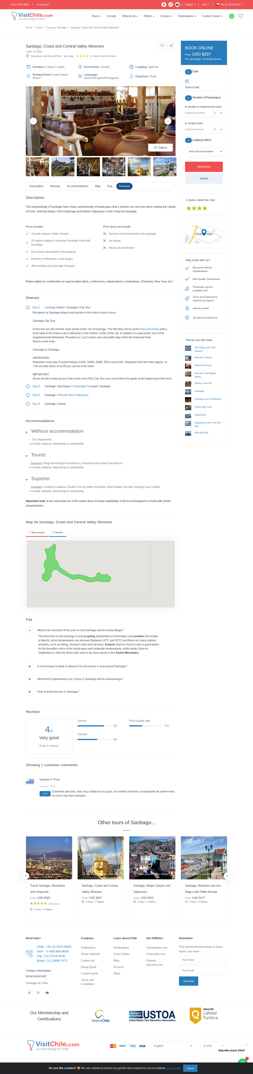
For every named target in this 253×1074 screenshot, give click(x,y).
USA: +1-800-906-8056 (53, 951)
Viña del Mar (65, 395)
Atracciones (38, 532)
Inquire (204, 178)
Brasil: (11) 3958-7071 (52, 960)
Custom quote (89, 973)
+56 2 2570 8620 (19, 4)
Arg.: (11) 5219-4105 (51, 956)
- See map (67, 56)
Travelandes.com (156, 947)
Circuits (111, 16)
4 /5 (45, 793)
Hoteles (58, 532)
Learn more (174, 1068)
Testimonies (88, 947)
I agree (190, 1068)
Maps (117, 973)
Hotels (148, 16)
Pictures (119, 967)
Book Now (204, 166)
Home (29, 27)
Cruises (165, 16)
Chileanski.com (155, 954)
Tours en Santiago (56, 27)
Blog (116, 960)
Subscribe (188, 981)
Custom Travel (211, 16)
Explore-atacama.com (154, 962)
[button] (190, 4)
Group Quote (89, 967)
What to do (128, 16)
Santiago (50, 307)
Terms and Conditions (87, 982)
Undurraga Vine (82, 386)
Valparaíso (81, 395)
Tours (95, 16)
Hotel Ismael (114, 486)
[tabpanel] (49, 878)
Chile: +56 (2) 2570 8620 (54, 946)
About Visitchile (90, 954)
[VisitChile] (31, 16)
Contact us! (43, 4)
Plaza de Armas (149, 329)
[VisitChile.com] (53, 1045)
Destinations (186, 16)
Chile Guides (122, 954)
